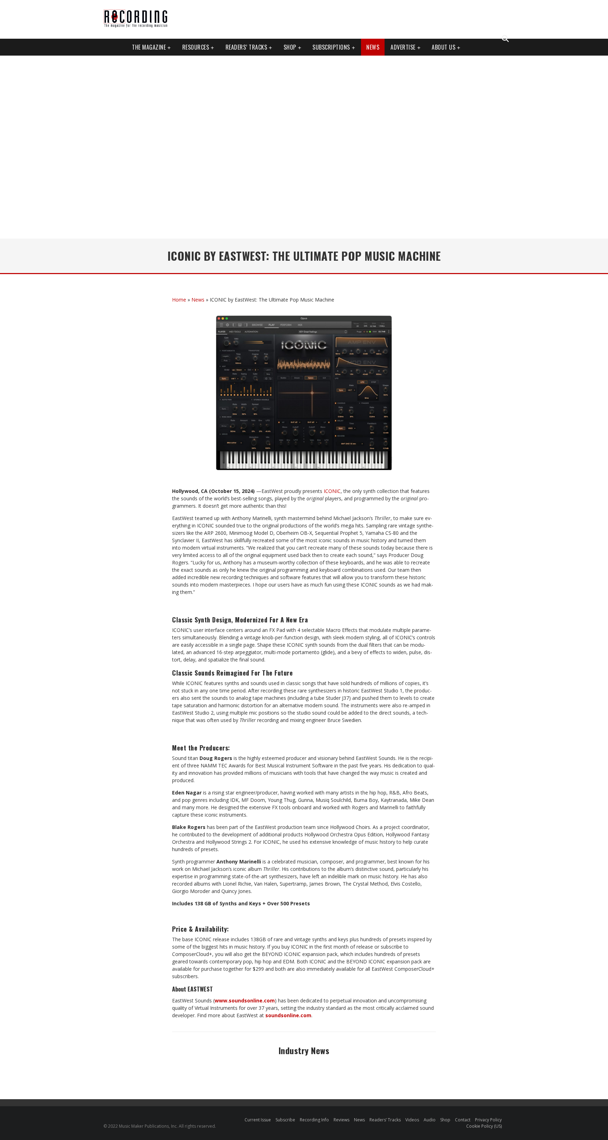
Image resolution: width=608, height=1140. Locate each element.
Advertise (403, 47)
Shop (290, 47)
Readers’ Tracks (385, 1120)
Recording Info (314, 1120)
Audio (430, 1120)
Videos (412, 1120)
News (372, 47)
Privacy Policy (488, 1120)
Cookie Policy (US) (484, 1126)
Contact (462, 1120)
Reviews (341, 1120)
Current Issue (258, 1120)
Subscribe (285, 1120)
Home (179, 299)
